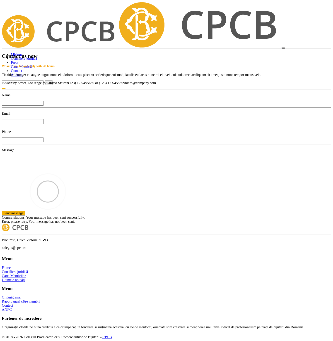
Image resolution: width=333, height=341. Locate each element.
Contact (16, 71)
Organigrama (11, 297)
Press (14, 62)
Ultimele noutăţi (13, 280)
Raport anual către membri (21, 301)
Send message (13, 213)
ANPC (7, 309)
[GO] (3, 88)
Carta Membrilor (14, 276)
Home (6, 268)
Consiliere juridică (15, 272)
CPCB (107, 337)
